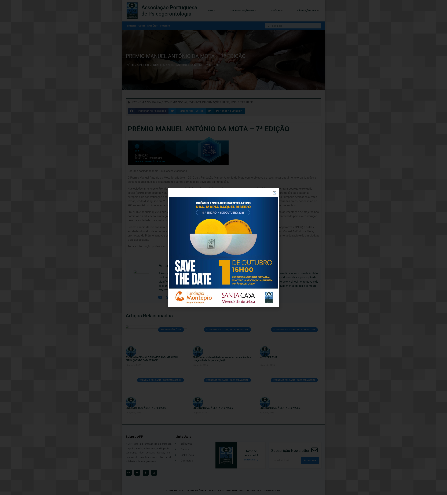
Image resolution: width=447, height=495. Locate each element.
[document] (223, 247)
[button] (274, 192)
